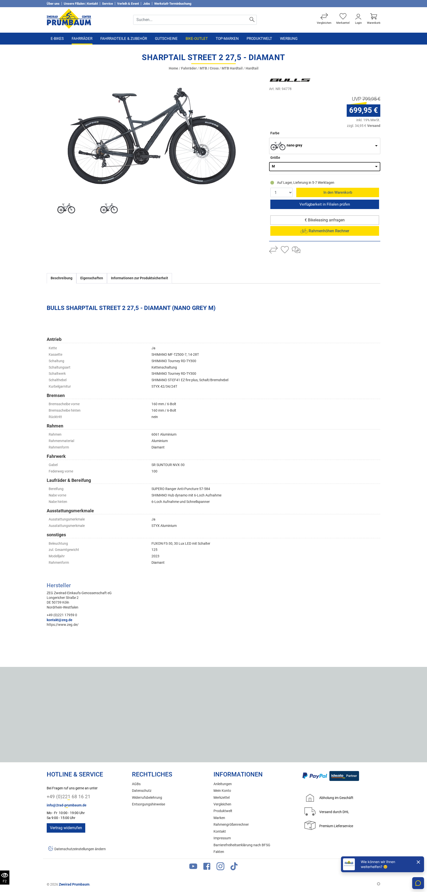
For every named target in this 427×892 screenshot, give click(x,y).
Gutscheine (166, 38)
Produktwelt (259, 38)
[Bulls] (298, 80)
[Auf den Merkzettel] (284, 250)
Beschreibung (61, 278)
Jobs (146, 3)
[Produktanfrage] (296, 250)
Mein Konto (222, 791)
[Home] (69, 18)
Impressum (222, 838)
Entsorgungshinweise (148, 804)
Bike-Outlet (197, 38)
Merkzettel (222, 798)
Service (107, 3)
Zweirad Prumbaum (74, 884)
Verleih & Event (128, 3)
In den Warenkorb (337, 192)
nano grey (294, 145)
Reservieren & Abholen (324, 204)
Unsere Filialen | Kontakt (81, 3)
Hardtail (252, 68)
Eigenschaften (91, 278)
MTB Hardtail (232, 68)
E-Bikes (57, 38)
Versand (373, 126)
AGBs (136, 784)
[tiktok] (234, 867)
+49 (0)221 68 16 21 (68, 796)
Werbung (289, 38)
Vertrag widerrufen (66, 827)
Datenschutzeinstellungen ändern (80, 849)
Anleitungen (223, 784)
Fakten (219, 852)
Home (173, 68)
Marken (219, 818)
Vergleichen (222, 804)
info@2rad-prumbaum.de (66, 805)
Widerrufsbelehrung (147, 798)
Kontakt (220, 831)
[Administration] (378, 884)
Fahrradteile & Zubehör (123, 38)
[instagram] (220, 867)
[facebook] (206, 867)
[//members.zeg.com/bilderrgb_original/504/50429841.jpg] (152, 136)
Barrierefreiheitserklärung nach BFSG (242, 845)
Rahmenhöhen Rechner (328, 231)
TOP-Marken (227, 38)
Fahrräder (82, 38)
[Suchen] (252, 19)
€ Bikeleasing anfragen (325, 220)
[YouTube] (193, 867)
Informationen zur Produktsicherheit (139, 278)
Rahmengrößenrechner (231, 824)
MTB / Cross (209, 68)
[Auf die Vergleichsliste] (273, 250)
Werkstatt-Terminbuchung (172, 3)
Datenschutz (141, 791)
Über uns (53, 3)
